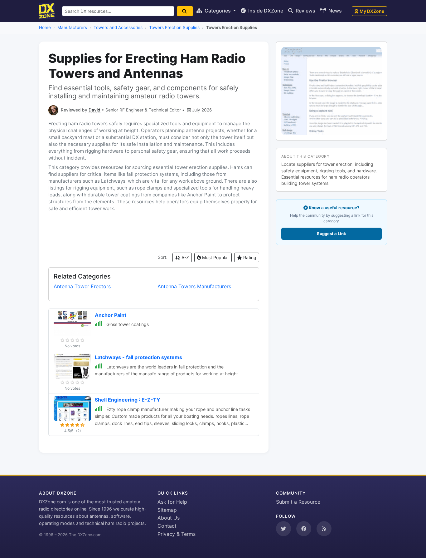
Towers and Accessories (118, 27)
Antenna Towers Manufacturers (194, 286)
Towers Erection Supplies (174, 27)
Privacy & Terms (176, 534)
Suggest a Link (331, 233)
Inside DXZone (265, 10)
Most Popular (215, 257)
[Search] (185, 11)
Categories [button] (217, 10)
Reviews (304, 10)
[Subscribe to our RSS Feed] (324, 528)
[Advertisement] (153, 232)
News (334, 10)
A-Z (184, 257)
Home (45, 27)
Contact (167, 526)
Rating (249, 257)
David (94, 109)
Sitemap (167, 510)
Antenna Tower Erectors (82, 286)
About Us (168, 518)
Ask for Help (172, 502)
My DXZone (372, 11)
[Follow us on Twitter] (283, 528)
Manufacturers (72, 27)
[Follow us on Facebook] (303, 528)
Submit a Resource (298, 502)
